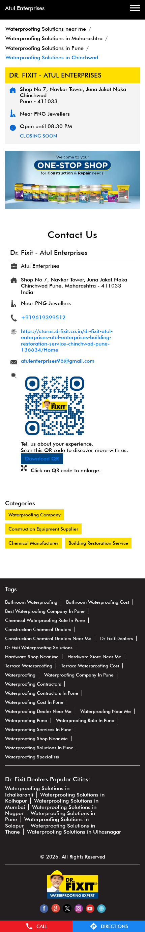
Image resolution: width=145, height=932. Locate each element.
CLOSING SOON (38, 136)
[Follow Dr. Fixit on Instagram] (78, 908)
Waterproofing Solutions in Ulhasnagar (74, 832)
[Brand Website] (101, 908)
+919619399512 (43, 317)
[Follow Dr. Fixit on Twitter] (67, 908)
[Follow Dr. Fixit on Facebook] (44, 908)
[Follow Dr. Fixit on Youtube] (90, 908)
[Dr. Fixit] (72, 897)
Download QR (42, 458)
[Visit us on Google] (55, 908)
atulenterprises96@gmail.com (57, 361)
